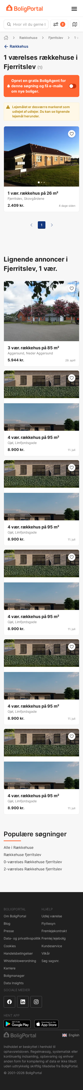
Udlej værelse (52, 916)
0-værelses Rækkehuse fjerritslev (33, 861)
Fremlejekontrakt (54, 931)
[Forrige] (31, 225)
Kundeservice (52, 946)
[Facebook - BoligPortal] (9, 1002)
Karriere (9, 968)
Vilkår (46, 953)
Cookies (10, 946)
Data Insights (14, 983)
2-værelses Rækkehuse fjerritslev (33, 869)
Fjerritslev (55, 38)
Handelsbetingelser (18, 953)
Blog (7, 923)
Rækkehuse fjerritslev (22, 854)
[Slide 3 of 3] (44, 182)
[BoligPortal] (24, 8)
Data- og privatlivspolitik (22, 938)
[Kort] (74, 24)
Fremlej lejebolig (54, 938)
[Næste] (52, 225)
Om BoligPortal (15, 916)
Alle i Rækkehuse (18, 847)
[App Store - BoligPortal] (46, 1024)
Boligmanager (14, 976)
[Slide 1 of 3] (38, 182)
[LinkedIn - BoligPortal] (23, 1002)
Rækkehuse (28, 38)
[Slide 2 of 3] (41, 182)
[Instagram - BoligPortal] (36, 1002)
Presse (9, 931)
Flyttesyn (48, 923)
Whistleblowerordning (20, 961)
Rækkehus (19, 46)
